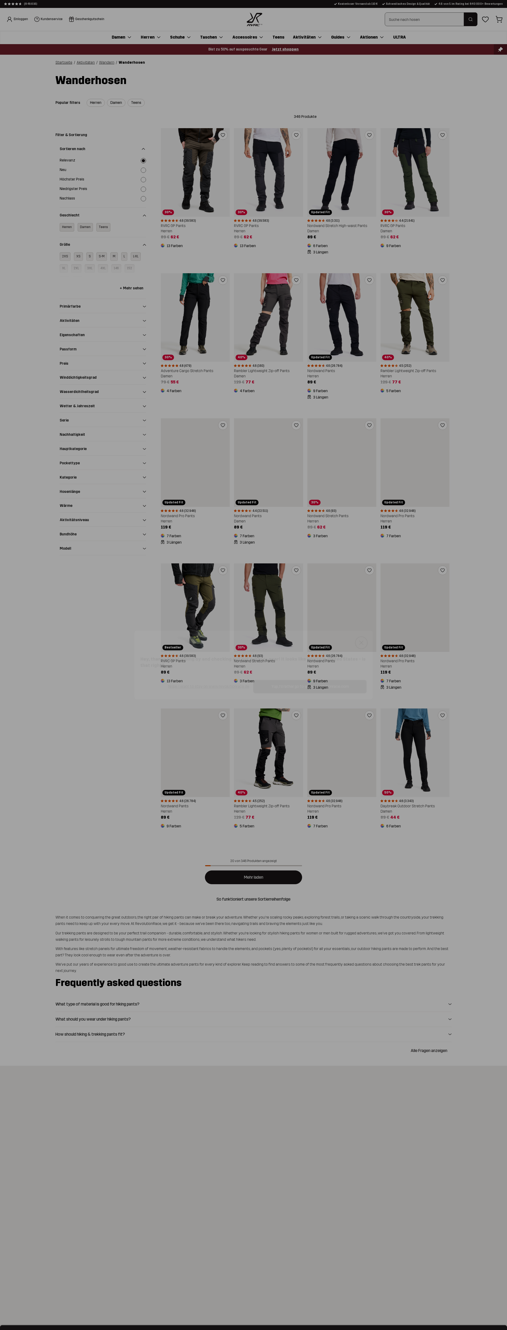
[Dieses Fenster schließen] (366, 641)
